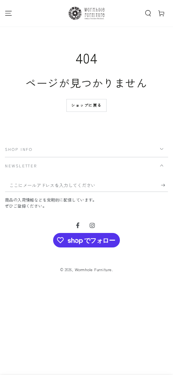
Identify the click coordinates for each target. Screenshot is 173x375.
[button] (148, 13)
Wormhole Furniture (93, 269)
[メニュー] (8, 13)
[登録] (164, 185)
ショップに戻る (86, 105)
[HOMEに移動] (86, 13)
